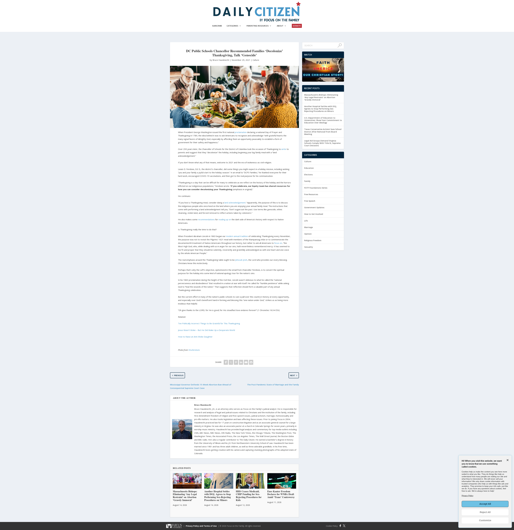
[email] (246, 362)
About (280, 25)
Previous (178, 375)
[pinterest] (236, 362)
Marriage (308, 227)
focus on (278, 243)
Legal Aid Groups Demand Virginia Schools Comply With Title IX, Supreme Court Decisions (322, 143)
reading (221, 219)
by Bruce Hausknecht (220, 60)
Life (306, 220)
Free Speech (309, 201)
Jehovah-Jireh (241, 260)
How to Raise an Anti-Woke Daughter (195, 336)
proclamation (241, 132)
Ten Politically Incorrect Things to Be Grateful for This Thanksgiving (209, 323)
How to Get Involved (313, 214)
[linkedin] (241, 362)
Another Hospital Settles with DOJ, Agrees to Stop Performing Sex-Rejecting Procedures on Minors (320, 108)
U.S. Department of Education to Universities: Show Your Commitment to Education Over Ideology (323, 120)
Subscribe (217, 25)
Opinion (308, 234)
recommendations (206, 219)
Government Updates (314, 207)
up (227, 219)
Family (307, 181)
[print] (251, 362)
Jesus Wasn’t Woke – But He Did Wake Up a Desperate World (206, 330)
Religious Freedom (312, 240)
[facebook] (226, 362)
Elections (308, 174)
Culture (256, 60)
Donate (297, 25)
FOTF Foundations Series (315, 188)
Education (309, 168)
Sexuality (308, 247)
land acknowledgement (234, 202)
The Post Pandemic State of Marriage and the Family (273, 384)
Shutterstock (193, 350)
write (283, 149)
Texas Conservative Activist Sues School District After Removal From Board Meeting (322, 131)
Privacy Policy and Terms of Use (201, 526)
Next (292, 375)
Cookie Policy (332, 526)
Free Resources (311, 194)
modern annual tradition (237, 236)
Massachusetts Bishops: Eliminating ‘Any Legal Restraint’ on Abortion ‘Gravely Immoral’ (321, 97)
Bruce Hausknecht (202, 404)
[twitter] (231, 362)
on (230, 219)
